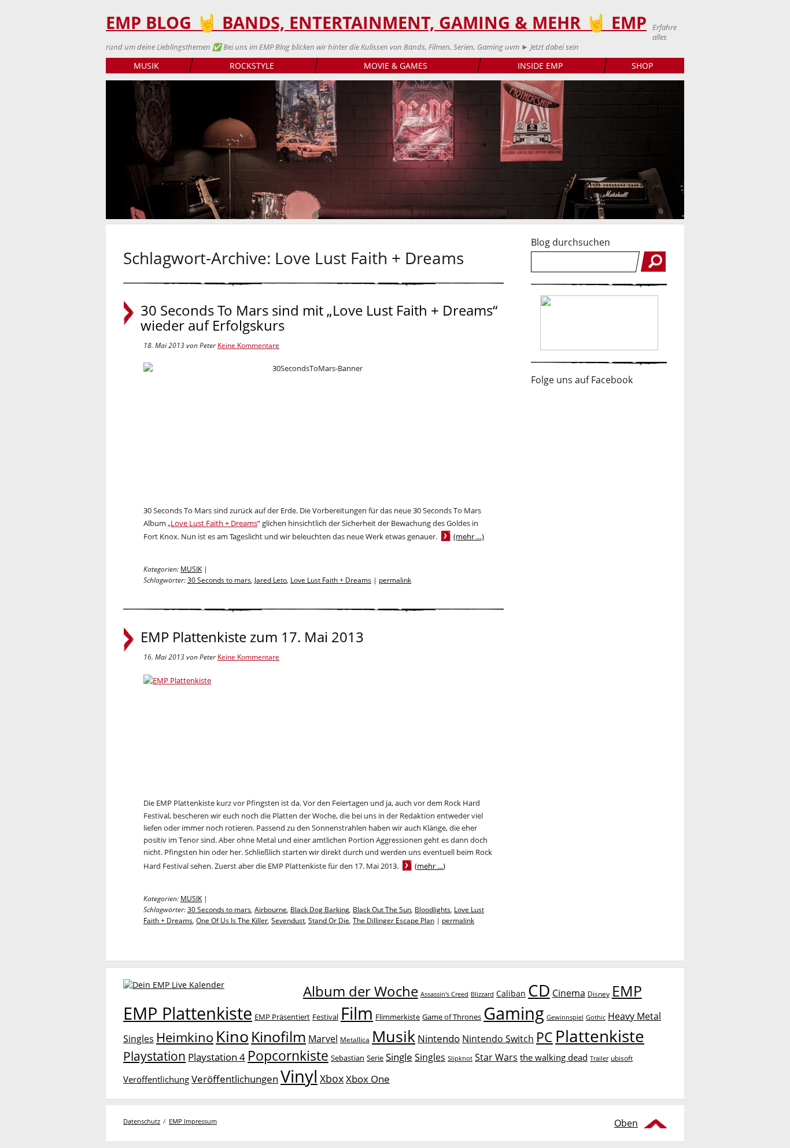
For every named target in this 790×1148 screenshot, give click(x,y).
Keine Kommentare (248, 345)
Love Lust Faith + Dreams (214, 523)
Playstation (154, 1056)
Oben (626, 1123)
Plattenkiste (599, 1036)
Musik (393, 1036)
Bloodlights (433, 909)
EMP (627, 991)
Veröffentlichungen (234, 1079)
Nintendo (439, 1038)
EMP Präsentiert (282, 1017)
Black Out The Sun (382, 909)
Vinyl (299, 1076)
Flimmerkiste (397, 1017)
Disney (599, 994)
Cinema (568, 993)
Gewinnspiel (565, 1017)
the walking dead (554, 1057)
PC (544, 1037)
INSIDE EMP (540, 65)
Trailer (599, 1058)
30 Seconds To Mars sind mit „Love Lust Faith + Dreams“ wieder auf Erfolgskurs (319, 318)
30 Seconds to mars (219, 580)
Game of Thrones (451, 1017)
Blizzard (482, 994)
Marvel (323, 1038)
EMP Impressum (193, 1121)
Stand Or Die (328, 920)
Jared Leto (270, 580)
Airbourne (270, 909)
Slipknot (460, 1058)
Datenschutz (141, 1121)
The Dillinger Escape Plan (393, 920)
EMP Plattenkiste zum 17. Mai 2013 (252, 637)
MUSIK (146, 65)
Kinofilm (278, 1036)
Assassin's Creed (444, 994)
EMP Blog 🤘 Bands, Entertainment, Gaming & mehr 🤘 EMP (376, 22)
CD (539, 990)
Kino (232, 1036)
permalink (395, 580)
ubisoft (622, 1058)
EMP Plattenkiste (187, 1013)
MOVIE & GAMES (395, 65)
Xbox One (368, 1079)
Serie (375, 1058)
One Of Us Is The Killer (232, 920)
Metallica (355, 1039)
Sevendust (288, 920)
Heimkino (184, 1037)
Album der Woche (360, 991)
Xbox (332, 1079)
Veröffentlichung (156, 1079)
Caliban (511, 993)
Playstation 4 (216, 1057)
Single (399, 1057)
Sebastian (347, 1058)
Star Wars (496, 1057)
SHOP (642, 65)
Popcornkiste (288, 1056)
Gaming (513, 1013)
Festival (325, 1017)
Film (357, 1013)
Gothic (596, 1017)
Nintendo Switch (498, 1038)
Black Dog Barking (319, 909)
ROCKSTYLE (252, 65)
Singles (430, 1057)
